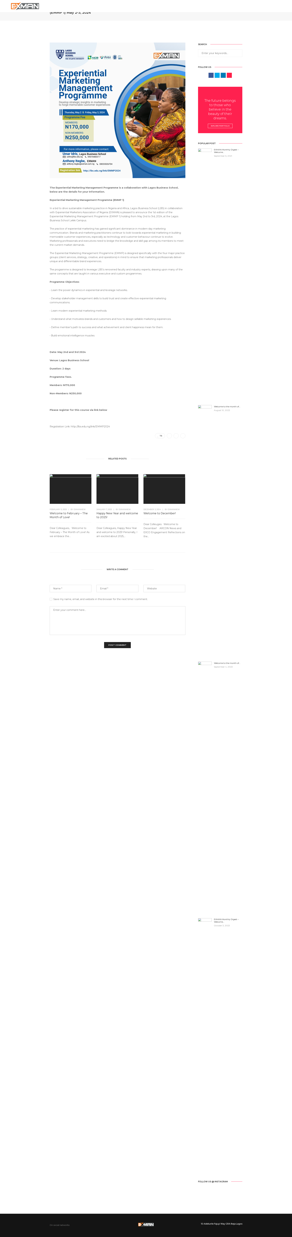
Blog (232, 6)
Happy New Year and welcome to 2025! (117, 515)
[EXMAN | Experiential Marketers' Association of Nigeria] (25, 5)
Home (159, 6)
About (173, 6)
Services (189, 6)
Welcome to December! (159, 513)
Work (205, 6)
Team (219, 6)
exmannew (80, 509)
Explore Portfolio (220, 126)
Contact (264, 6)
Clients (247, 6)
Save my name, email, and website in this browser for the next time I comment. (100, 599)
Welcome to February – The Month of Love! (69, 515)
